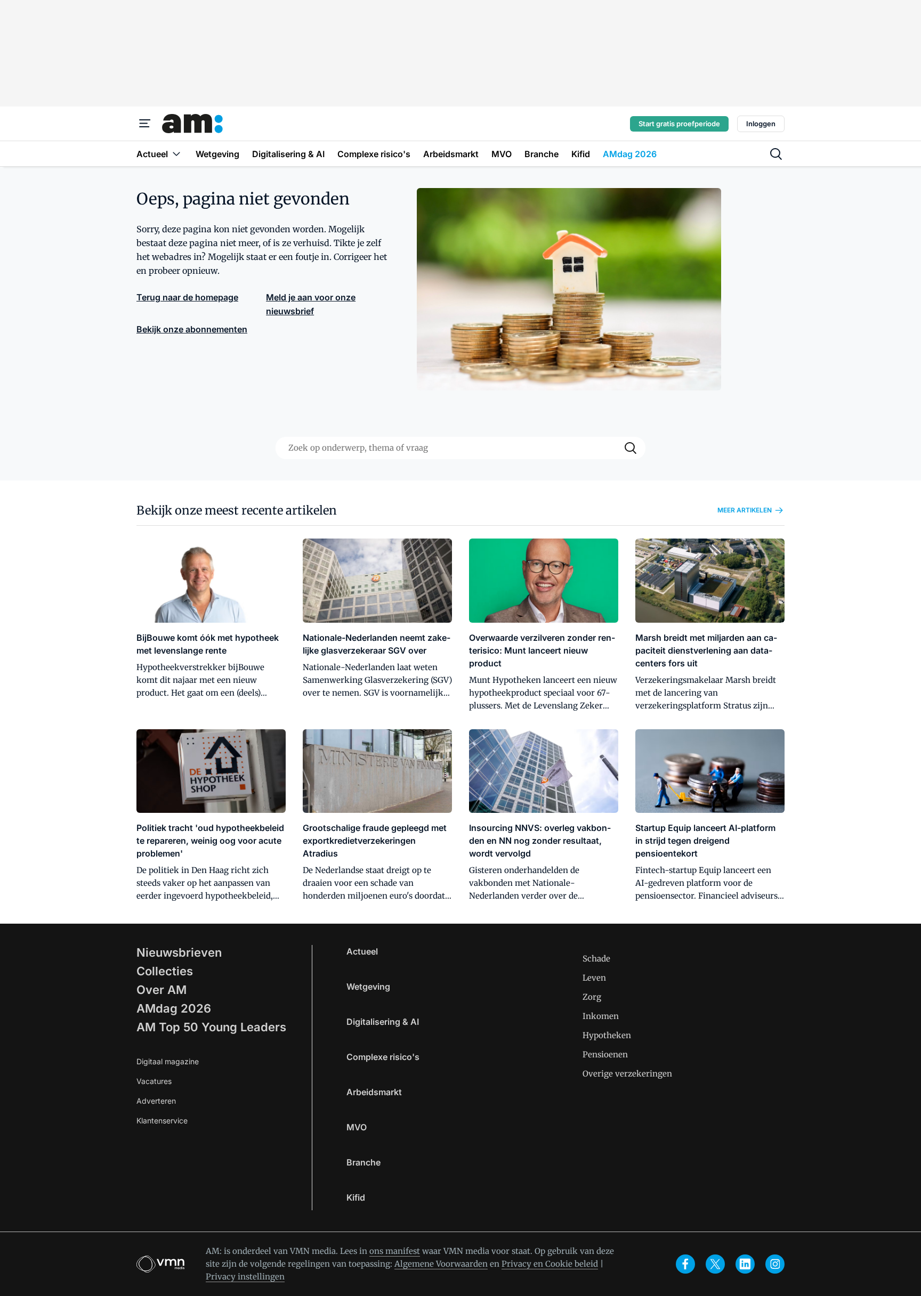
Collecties (164, 971)
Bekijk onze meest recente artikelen (236, 510)
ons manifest (394, 1251)
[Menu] (145, 123)
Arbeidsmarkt (374, 1092)
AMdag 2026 (173, 1008)
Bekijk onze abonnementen (191, 329)
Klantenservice (162, 1120)
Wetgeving (368, 986)
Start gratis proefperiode (679, 123)
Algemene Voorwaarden (441, 1264)
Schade (596, 958)
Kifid (355, 1197)
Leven (594, 978)
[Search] (630, 448)
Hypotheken (607, 1035)
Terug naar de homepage (187, 297)
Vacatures (154, 1081)
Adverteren (156, 1100)
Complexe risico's (382, 1057)
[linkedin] (745, 1264)
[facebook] (685, 1264)
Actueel (362, 951)
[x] (715, 1264)
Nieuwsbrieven (179, 952)
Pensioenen (605, 1054)
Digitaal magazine (167, 1061)
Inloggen (760, 123)
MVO (356, 1127)
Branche (363, 1162)
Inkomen (601, 1016)
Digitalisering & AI (382, 1021)
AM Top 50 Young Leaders (211, 1027)
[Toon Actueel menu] (176, 153)
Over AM (161, 990)
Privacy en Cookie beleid (550, 1264)
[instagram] (775, 1264)
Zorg (592, 997)
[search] (776, 154)
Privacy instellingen (245, 1276)
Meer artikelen (744, 510)
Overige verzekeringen (627, 1074)
